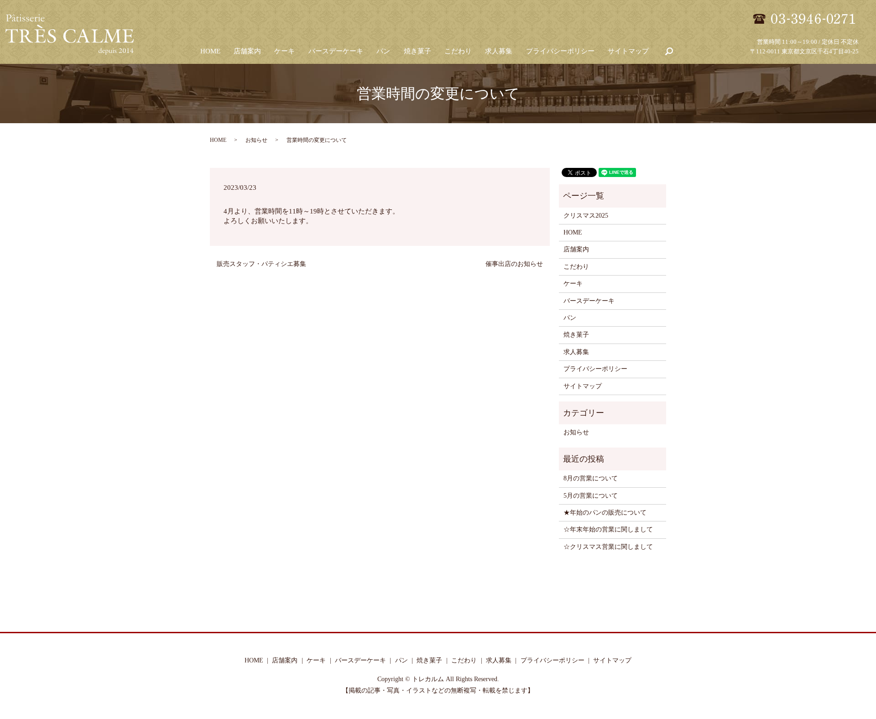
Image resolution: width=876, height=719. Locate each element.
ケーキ (284, 51)
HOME (210, 51)
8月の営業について (590, 478)
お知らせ (256, 140)
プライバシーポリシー (560, 51)
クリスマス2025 (585, 215)
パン (383, 51)
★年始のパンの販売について (605, 512)
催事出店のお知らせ (514, 264)
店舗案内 (247, 51)
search (669, 51)
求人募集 (498, 51)
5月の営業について (590, 495)
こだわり (458, 51)
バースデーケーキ (335, 51)
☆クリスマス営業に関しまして (608, 546)
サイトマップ (628, 51)
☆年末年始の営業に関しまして (608, 529)
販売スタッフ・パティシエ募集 (261, 264)
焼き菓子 (417, 51)
